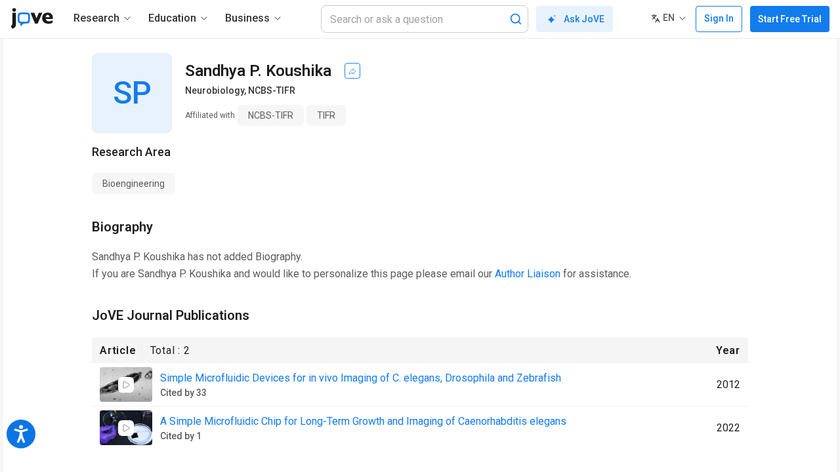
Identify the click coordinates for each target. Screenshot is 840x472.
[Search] (515, 19)
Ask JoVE (584, 19)
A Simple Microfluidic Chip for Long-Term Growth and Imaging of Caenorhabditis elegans (363, 421)
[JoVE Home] (31, 18)
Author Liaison (527, 273)
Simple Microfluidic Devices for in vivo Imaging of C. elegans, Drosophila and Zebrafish (360, 378)
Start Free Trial (790, 19)
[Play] (126, 385)
